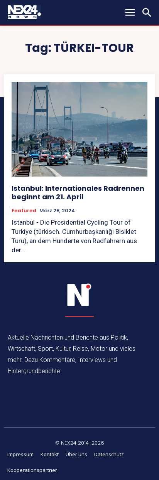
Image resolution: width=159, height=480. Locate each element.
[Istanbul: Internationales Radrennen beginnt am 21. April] (79, 129)
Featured (24, 211)
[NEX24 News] (79, 295)
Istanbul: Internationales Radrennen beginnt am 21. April (78, 192)
